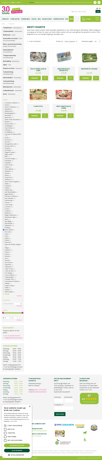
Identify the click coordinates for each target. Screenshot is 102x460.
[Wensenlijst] (97, 19)
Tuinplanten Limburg (65, 451)
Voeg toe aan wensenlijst (45, 78)
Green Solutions (82, 458)
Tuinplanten (12, 28)
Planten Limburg (37, 451)
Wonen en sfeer (12, 68)
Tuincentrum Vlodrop (77, 451)
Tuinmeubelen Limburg (72, 453)
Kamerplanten (8, 51)
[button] (17, 455)
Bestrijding (11, 61)
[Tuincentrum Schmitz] (12, 10)
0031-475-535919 (40, 390)
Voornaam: (57, 397)
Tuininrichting (8, 73)
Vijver (7, 65)
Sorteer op (59, 41)
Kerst (9, 94)
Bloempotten (12, 87)
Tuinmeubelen (12, 31)
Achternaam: (68, 397)
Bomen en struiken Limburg (50, 451)
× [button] (29, 406)
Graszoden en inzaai (12, 39)
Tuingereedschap (10, 56)
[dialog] (17, 431)
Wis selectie (19, 295)
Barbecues (9, 35)
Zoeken (6, 300)
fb (95, 2)
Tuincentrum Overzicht (94, 458)
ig (99, 2)
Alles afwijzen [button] (17, 450)
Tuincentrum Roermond (86, 453)
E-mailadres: (58, 405)
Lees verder (13, 421)
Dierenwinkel (12, 78)
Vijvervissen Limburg (44, 453)
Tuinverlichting (9, 82)
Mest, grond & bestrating (12, 45)
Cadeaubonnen (12, 90)
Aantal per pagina (87, 41)
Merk (5, 100)
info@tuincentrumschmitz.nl (14, 338)
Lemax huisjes (33, 453)
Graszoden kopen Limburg (57, 453)
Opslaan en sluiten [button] (17, 445)
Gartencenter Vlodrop (90, 451)
